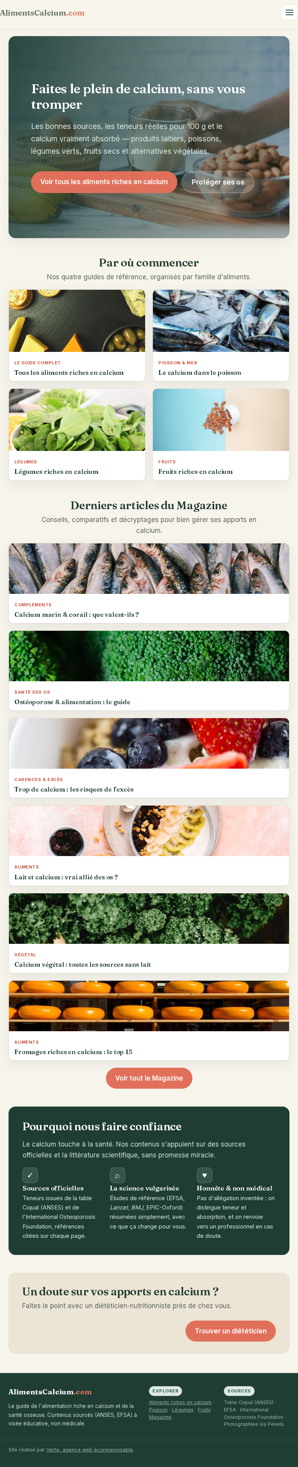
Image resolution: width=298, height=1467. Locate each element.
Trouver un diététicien (231, 1331)
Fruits (204, 1410)
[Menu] (289, 12)
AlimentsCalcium (42, 12)
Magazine (160, 1417)
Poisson (158, 1410)
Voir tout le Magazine (149, 1078)
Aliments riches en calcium (180, 1402)
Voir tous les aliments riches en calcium (104, 182)
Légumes (183, 1410)
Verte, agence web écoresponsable (90, 1450)
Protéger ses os (218, 182)
